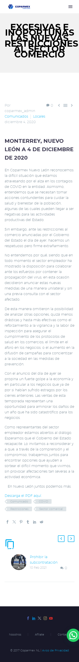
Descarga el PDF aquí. (23, 496)
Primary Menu (70, 6)
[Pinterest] (21, 522)
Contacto (64, 634)
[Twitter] (14, 522)
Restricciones (19, 509)
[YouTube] (51, 618)
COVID (43, 501)
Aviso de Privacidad (55, 650)
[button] (61, 538)
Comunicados (16, 116)
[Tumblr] (28, 522)
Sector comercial (51, 509)
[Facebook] (7, 522)
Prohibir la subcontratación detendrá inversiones (47, 562)
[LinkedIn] (34, 522)
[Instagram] (45, 618)
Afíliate (39, 634)
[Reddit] (41, 522)
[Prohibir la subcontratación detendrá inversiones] (20, 562)
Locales (39, 116)
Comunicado (19, 501)
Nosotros (15, 634)
